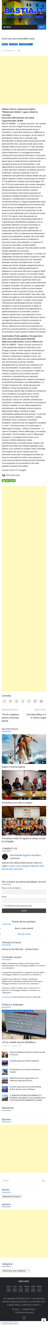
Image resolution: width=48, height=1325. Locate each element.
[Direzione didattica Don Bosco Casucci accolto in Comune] (5, 1054)
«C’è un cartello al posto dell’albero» (19, 1042)
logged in (27, 855)
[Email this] (41, 701)
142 (27, 1290)
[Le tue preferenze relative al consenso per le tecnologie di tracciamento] (43, 1320)
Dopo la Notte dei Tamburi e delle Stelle (26, 997)
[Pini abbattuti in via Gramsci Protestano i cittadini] (5, 1072)
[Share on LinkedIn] (16, 701)
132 (21, 1290)
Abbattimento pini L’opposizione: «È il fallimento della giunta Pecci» (24, 1079)
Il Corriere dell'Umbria (26, 44)
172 (39, 1290)
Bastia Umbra (19, 1011)
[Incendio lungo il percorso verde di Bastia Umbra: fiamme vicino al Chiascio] (5, 1089)
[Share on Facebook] (4, 701)
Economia (13, 44)
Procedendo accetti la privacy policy (18, 906)
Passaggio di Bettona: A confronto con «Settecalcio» (22, 975)
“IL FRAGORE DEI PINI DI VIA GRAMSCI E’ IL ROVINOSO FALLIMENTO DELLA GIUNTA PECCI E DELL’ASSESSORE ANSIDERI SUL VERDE (27, 1097)
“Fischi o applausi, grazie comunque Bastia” (10, 717)
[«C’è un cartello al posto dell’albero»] (24, 1024)
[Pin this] (35, 701)
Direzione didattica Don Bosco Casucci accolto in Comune (27, 1053)
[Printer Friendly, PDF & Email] (9, 480)
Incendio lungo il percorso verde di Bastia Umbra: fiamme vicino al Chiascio (25, 1088)
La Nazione (28, 1011)
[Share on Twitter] (10, 701)
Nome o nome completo (11, 888)
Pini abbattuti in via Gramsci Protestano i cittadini (25, 1071)
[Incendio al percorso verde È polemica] (5, 1063)
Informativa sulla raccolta (9, 1323)
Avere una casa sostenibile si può (18, 38)
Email (4, 897)
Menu (8, 27)
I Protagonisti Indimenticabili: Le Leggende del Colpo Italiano (23, 972)
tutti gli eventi (24, 934)
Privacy (15, 1309)
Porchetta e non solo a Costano (17, 802)
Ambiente (6, 1011)
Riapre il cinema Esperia (13, 767)
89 (8, 1290)
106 (14, 1290)
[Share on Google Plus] (28, 701)
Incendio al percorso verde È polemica (24, 1061)
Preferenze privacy (24, 1312)
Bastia (5, 44)
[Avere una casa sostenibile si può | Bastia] (24, 12)
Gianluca (6, 1046)
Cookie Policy (28, 1309)
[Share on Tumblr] (22, 701)
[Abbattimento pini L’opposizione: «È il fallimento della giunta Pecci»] (5, 1080)
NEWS (41, 27)
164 (33, 1290)
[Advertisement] (24, 80)
